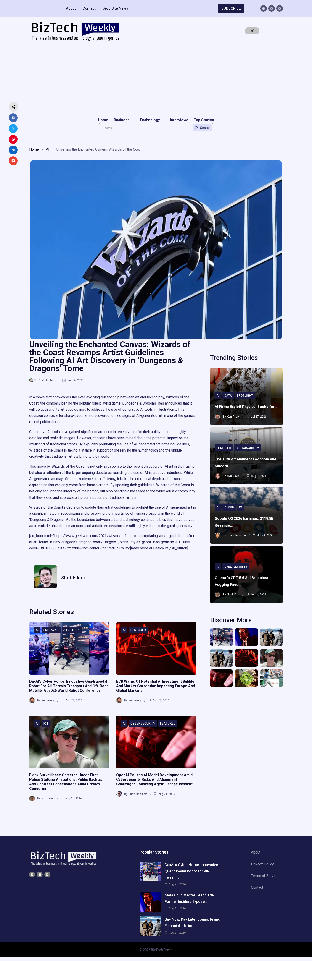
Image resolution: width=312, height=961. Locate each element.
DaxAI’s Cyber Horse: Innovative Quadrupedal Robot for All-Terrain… (191, 871)
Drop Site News (115, 8)
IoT (45, 723)
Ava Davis (233, 476)
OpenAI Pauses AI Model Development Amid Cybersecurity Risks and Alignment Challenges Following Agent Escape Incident (154, 779)
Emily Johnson (236, 535)
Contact (89, 8)
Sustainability (247, 448)
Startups (71, 630)
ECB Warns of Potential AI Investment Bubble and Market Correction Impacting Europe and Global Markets (155, 686)
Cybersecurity (142, 723)
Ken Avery (48, 700)
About (71, 8)
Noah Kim (48, 798)
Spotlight (245, 395)
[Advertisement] (156, 79)
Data (228, 395)
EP (241, 507)
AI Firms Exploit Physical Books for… (246, 407)
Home (34, 149)
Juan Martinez (138, 794)
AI (47, 149)
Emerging (51, 630)
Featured (138, 630)
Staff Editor (46, 380)
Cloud (229, 507)
